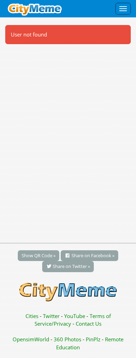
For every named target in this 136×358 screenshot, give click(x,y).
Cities (31, 315)
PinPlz (93, 339)
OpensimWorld (31, 339)
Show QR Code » (38, 255)
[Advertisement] (68, 140)
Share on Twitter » (71, 266)
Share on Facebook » (92, 255)
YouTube (74, 315)
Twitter (51, 315)
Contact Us (88, 323)
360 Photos (67, 339)
